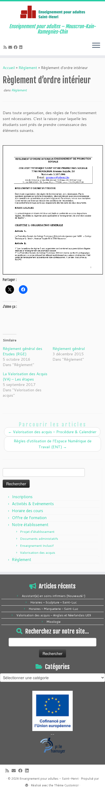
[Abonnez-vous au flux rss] (6, 47)
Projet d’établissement (37, 531)
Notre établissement (30, 524)
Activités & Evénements (33, 504)
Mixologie (54, 622)
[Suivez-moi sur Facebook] (16, 47)
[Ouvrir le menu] (96, 46)
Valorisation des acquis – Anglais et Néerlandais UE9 (53, 615)
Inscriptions (22, 497)
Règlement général (68, 348)
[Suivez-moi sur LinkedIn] (21, 47)
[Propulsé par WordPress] (27, 784)
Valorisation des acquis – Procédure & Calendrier (52, 432)
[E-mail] (11, 47)
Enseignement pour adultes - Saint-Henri (49, 778)
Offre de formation (29, 517)
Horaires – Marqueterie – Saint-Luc (53, 609)
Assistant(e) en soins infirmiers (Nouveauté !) (53, 596)
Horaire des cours (27, 510)
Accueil (9, 67)
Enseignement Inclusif (37, 545)
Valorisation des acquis (37, 552)
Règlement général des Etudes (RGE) (22, 351)
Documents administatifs (39, 538)
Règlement (28, 67)
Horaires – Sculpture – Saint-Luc (53, 602)
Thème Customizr (66, 785)
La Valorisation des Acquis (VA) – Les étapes (25, 376)
